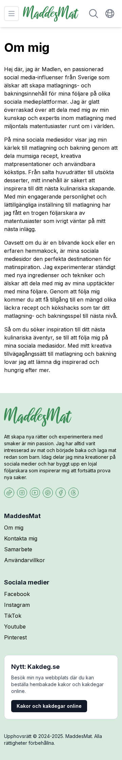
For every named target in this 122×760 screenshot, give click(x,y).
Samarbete (18, 549)
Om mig (13, 527)
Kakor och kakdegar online (49, 706)
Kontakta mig (20, 538)
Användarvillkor (24, 560)
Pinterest (15, 637)
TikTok (12, 615)
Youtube (15, 626)
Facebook (17, 594)
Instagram (17, 604)
